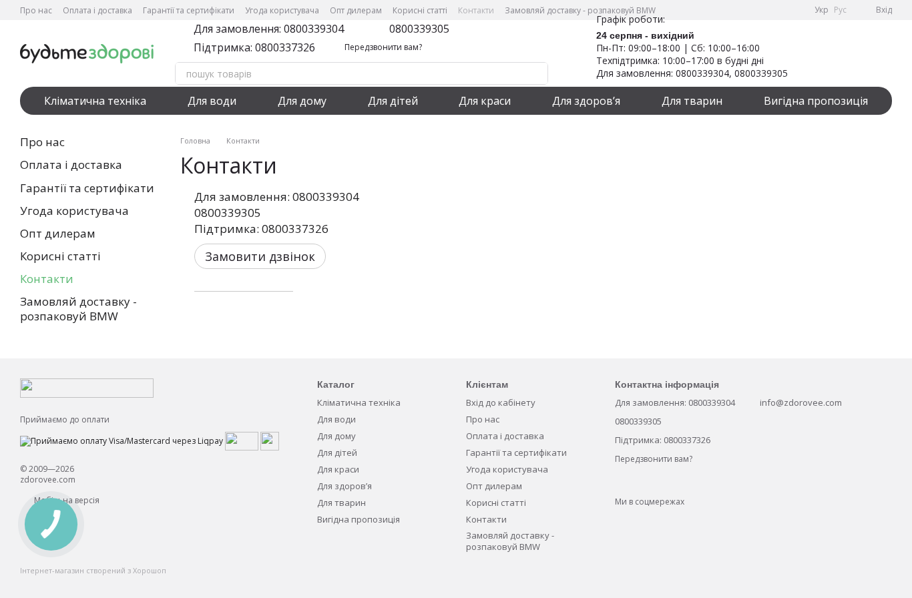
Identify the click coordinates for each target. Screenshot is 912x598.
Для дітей (393, 100)
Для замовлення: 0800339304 (269, 28)
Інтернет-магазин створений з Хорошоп (93, 570)
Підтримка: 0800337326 (254, 47)
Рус (840, 10)
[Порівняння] (846, 53)
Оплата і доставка (97, 10)
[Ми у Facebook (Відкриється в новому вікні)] (731, 10)
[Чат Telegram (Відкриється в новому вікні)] (779, 10)
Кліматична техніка (95, 100)
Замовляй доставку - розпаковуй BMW (580, 10)
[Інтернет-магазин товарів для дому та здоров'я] (87, 387)
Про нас (36, 10)
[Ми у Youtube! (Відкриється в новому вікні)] (747, 10)
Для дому (302, 100)
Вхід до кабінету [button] (500, 402)
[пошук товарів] (536, 73)
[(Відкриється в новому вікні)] (241, 440)
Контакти (476, 10)
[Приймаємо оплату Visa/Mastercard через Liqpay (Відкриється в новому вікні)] (121, 440)
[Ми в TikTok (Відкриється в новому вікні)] (795, 10)
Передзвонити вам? (383, 47)
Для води (212, 100)
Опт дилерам (356, 10)
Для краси (485, 100)
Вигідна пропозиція (816, 100)
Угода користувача (282, 10)
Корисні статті (420, 10)
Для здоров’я (586, 100)
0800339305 (419, 28)
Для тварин (692, 100)
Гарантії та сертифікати (188, 10)
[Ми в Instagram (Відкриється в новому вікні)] (763, 10)
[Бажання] (812, 53)
